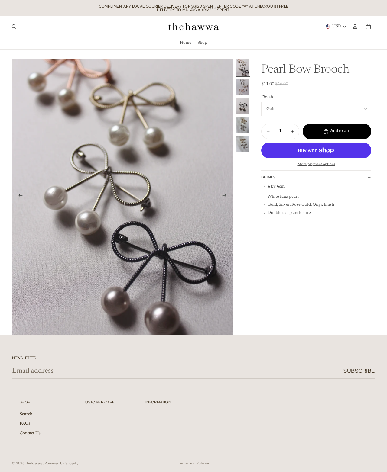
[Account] (355, 26)
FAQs (25, 424)
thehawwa (34, 463)
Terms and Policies (194, 463)
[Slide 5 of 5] (242, 144)
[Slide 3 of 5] (242, 106)
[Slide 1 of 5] (242, 67)
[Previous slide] (18, 196)
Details (268, 177)
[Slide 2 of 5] (242, 87)
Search (26, 414)
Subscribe (359, 370)
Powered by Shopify (61, 463)
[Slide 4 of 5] (242, 125)
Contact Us (30, 433)
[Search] (14, 26)
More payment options (316, 164)
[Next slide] (226, 196)
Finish (267, 97)
